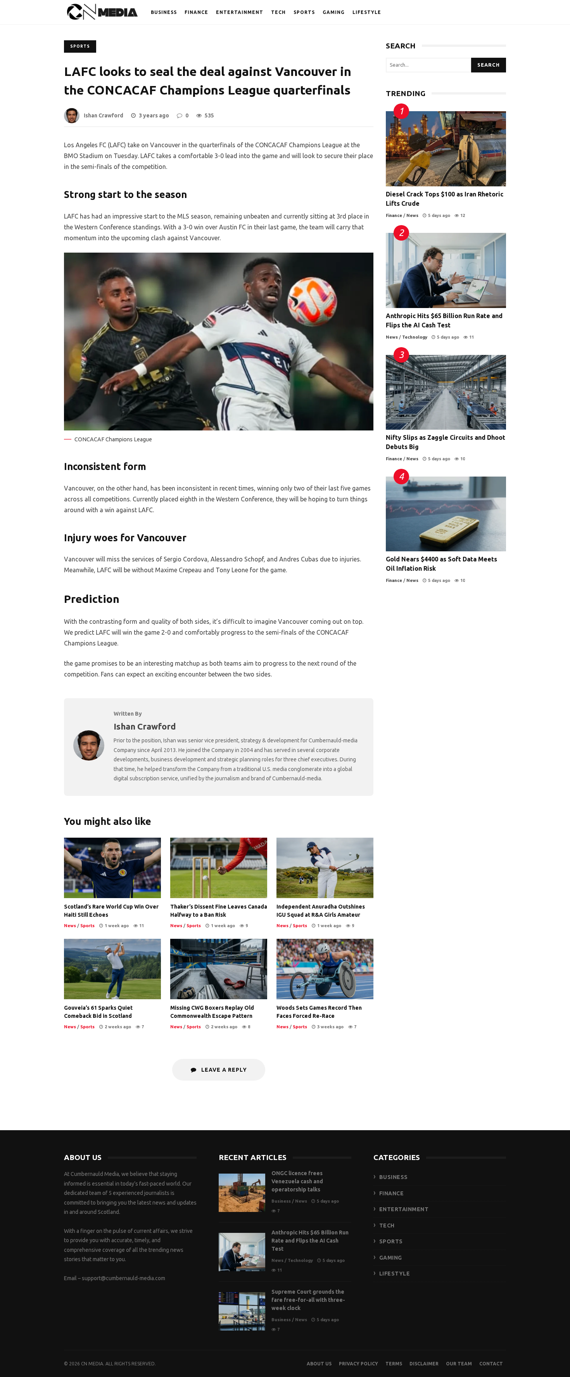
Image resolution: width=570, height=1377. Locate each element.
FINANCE (196, 12)
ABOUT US (319, 1363)
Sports (80, 46)
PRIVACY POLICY (358, 1363)
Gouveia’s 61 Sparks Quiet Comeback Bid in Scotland (112, 969)
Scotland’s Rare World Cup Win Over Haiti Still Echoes (112, 868)
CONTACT (491, 1363)
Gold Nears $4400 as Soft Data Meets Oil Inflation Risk (446, 514)
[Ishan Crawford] (88, 758)
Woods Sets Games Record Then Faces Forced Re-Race (324, 969)
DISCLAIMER (424, 1363)
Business (281, 1201)
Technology (414, 337)
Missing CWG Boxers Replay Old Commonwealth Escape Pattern (218, 969)
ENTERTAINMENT (239, 12)
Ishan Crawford (103, 115)
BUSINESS (164, 12)
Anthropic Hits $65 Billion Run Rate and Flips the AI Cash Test (446, 270)
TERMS (393, 1363)
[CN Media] (103, 14)
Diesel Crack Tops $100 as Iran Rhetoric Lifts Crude (446, 148)
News (70, 925)
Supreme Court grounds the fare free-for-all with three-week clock (242, 1311)
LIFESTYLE (366, 12)
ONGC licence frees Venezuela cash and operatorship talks (242, 1193)
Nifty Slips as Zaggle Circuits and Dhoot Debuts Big (446, 392)
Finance (394, 215)
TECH (278, 12)
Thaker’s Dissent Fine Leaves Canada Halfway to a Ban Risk (218, 868)
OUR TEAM (459, 1363)
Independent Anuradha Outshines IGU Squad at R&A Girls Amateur (324, 868)
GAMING (334, 12)
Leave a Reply (223, 1070)
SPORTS (304, 12)
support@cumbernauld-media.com (123, 1278)
